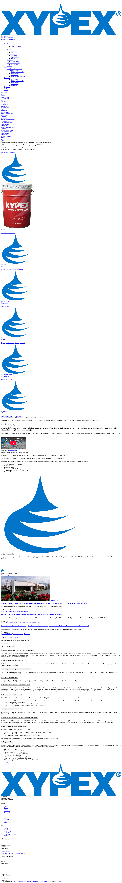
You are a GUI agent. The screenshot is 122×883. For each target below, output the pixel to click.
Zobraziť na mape (5, 851)
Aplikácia (9, 66)
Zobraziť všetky (5, 762)
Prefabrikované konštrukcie (18, 76)
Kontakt (6, 90)
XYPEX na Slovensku (13, 79)
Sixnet (60, 881)
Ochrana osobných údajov (34, 881)
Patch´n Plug (14, 55)
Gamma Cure (14, 64)
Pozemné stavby (15, 75)
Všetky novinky (5, 575)
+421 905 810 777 (8, 853)
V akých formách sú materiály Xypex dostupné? (13, 726)
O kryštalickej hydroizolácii (14, 69)
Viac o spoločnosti (12, 450)
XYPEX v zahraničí (12, 85)
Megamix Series (15, 57)
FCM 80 (13, 58)
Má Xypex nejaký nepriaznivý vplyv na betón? (13, 660)
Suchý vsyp (10, 60)
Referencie (7, 78)
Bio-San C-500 (15, 48)
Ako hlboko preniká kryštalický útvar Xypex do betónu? (15, 684)
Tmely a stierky (11, 54)
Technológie (7, 67)
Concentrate (14, 51)
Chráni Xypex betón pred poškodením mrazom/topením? (15, 669)
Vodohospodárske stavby (17, 72)
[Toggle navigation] (14, 39)
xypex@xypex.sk (20, 853)
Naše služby (7, 42)
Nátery (9, 49)
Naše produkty (4, 152)
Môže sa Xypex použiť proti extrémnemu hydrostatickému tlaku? (17, 650)
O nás (5, 806)
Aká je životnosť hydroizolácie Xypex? (11, 709)
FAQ (5, 88)
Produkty (6, 43)
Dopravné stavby (15, 73)
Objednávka (7, 87)
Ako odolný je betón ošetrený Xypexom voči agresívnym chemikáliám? (19, 717)
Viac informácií (5, 436)
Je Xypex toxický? (6, 742)
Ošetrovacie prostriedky (13, 63)
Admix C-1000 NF (16, 46)
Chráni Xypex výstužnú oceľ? (9, 677)
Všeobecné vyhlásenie (20, 881)
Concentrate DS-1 (15, 61)
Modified (13, 52)
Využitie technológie (12, 70)
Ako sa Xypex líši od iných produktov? (11, 694)
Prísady (9, 45)
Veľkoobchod (7, 819)
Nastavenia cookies (46, 881)
